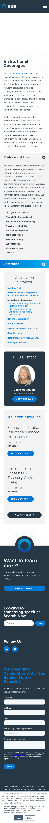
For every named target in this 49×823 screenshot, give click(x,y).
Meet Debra (23, 399)
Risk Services (14, 333)
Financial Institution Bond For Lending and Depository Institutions (23, 311)
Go (40, 623)
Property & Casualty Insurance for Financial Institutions (25, 305)
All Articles (23, 515)
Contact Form (23, 588)
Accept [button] (18, 818)
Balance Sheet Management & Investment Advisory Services (23, 294)
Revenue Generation (18, 319)
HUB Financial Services (17, 73)
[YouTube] (15, 649)
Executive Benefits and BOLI (22, 328)
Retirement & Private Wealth (23, 338)
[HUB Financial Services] (13, 6)
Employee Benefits (17, 343)
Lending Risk (14, 288)
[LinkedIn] (7, 649)
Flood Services (15, 324)
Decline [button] (30, 818)
